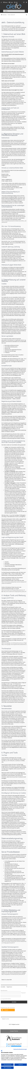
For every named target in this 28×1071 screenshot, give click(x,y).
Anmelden (3, 986)
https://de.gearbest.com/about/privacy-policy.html (12, 974)
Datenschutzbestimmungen (20, 1049)
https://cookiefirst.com (17, 808)
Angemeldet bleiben (6, 998)
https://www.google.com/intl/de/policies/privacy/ (12, 643)
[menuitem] (5, 2)
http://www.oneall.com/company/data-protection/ (12, 590)
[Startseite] (14, 6)
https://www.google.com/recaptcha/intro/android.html (13, 644)
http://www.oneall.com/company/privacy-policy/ (14, 591)
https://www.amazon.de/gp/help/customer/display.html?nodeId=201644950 (14, 582)
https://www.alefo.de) (6, 27)
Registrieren (9, 986)
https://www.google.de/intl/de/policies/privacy (14, 790)
